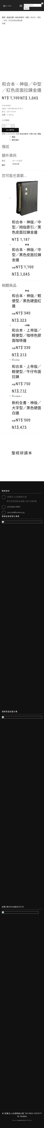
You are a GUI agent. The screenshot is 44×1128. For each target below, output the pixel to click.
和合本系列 (24, 134)
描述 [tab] (13, 137)
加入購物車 (10, 130)
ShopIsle (15, 1120)
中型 (31, 134)
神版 (39, 134)
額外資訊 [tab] (15, 140)
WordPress (28, 1120)
